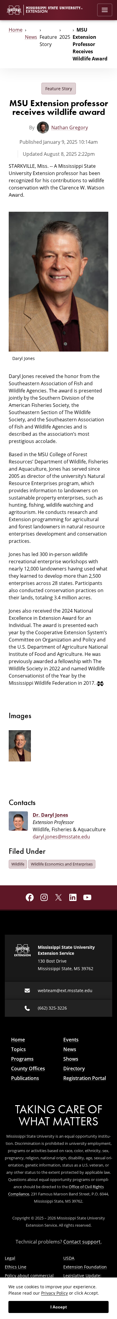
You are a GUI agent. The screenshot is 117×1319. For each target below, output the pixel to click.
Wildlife (17, 864)
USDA (68, 1258)
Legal (10, 1258)
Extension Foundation (85, 1267)
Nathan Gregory (69, 127)
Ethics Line (15, 1267)
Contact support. (82, 1241)
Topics (18, 1049)
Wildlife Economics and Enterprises (62, 864)
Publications (25, 1078)
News (31, 37)
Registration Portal (84, 1078)
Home (15, 29)
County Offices (28, 1068)
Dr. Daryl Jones (50, 815)
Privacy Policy (54, 1293)
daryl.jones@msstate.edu (61, 836)
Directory (74, 1068)
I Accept (58, 1307)
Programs (22, 1059)
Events (71, 1039)
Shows (70, 1059)
